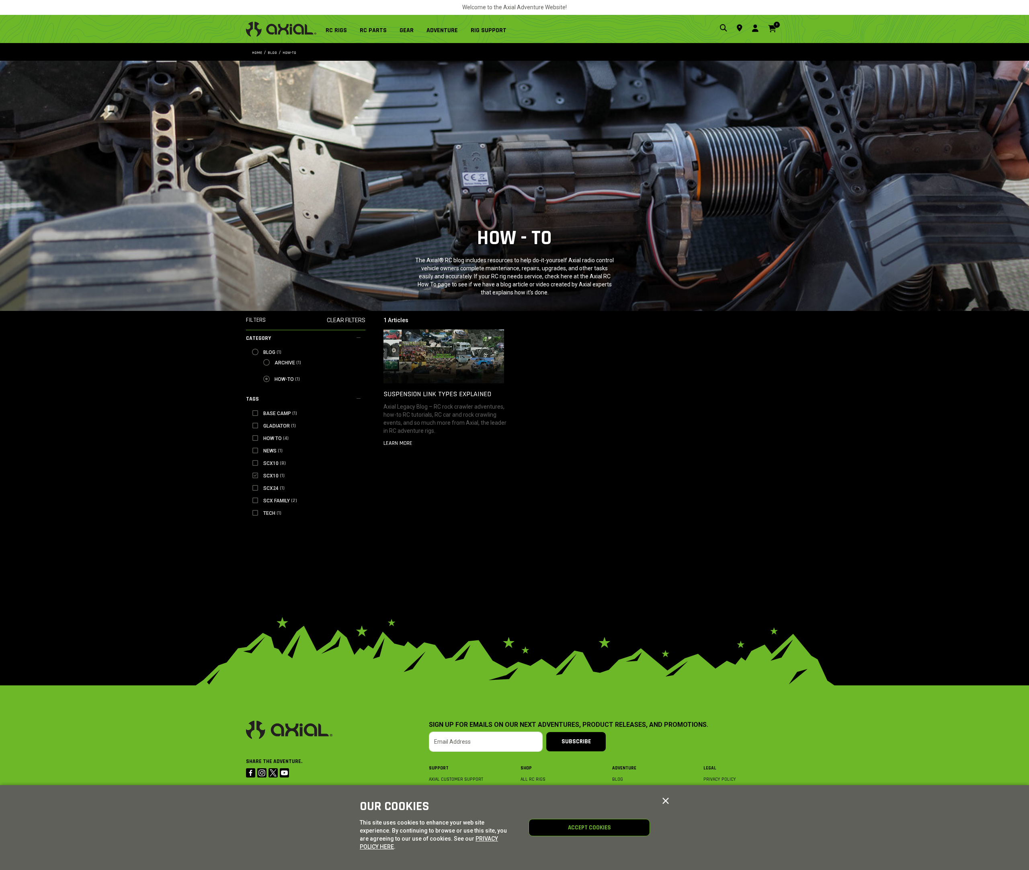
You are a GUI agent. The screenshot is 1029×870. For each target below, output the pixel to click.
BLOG (617, 779)
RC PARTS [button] (373, 30)
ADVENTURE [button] (442, 30)
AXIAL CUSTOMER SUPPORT (456, 779)
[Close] (665, 801)
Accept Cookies (589, 827)
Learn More (397, 443)
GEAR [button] (407, 30)
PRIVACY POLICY (719, 779)
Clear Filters (346, 320)
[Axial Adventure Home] (281, 29)
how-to (289, 52)
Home (257, 52)
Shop (526, 768)
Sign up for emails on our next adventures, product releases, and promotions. (568, 724)
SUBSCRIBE (576, 741)
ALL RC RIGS (533, 779)
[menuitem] (339, 29)
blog (272, 52)
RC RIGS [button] (336, 30)
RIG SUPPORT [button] (488, 30)
